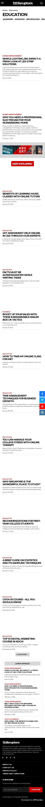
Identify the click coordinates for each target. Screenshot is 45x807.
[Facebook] (3, 757)
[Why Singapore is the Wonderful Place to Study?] (22, 466)
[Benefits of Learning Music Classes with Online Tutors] (22, 178)
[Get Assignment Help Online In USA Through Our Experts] (22, 217)
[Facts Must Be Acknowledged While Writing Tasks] (22, 257)
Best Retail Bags (32, 19)
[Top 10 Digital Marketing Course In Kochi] (22, 623)
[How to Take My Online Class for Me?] (22, 341)
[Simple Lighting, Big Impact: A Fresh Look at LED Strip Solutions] (22, 39)
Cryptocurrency (11, 719)
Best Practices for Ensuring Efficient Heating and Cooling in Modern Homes (20, 705)
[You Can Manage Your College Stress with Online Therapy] (22, 424)
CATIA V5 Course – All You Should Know (18, 601)
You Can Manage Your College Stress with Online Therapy (20, 442)
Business (6, 312)
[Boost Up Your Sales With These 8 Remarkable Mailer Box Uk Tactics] (22, 299)
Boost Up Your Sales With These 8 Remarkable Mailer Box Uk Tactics (20, 317)
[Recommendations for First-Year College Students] (22, 505)
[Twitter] (14, 757)
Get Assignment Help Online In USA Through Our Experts (21, 234)
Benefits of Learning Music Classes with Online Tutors (21, 195)
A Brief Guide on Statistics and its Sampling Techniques (21, 561)
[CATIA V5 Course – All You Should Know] (22, 584)
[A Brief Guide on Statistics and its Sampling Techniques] (22, 545)
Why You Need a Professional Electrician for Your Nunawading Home (22, 120)
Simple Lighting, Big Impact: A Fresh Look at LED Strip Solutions (21, 61)
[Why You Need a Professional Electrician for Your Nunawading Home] (22, 97)
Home (5, 10)
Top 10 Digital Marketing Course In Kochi (18, 640)
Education (7, 191)
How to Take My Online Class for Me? (21, 358)
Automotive (19, 19)
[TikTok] (10, 757)
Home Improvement (12, 56)
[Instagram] (6, 757)
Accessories (8, 19)
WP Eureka (37, 800)
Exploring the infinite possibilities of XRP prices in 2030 (21, 722)
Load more (21, 654)
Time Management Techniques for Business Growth (19, 398)
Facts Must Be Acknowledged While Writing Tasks (17, 275)
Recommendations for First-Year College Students (21, 522)
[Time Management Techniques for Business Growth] (22, 380)
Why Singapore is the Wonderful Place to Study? (21, 483)
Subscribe (35, 789)
